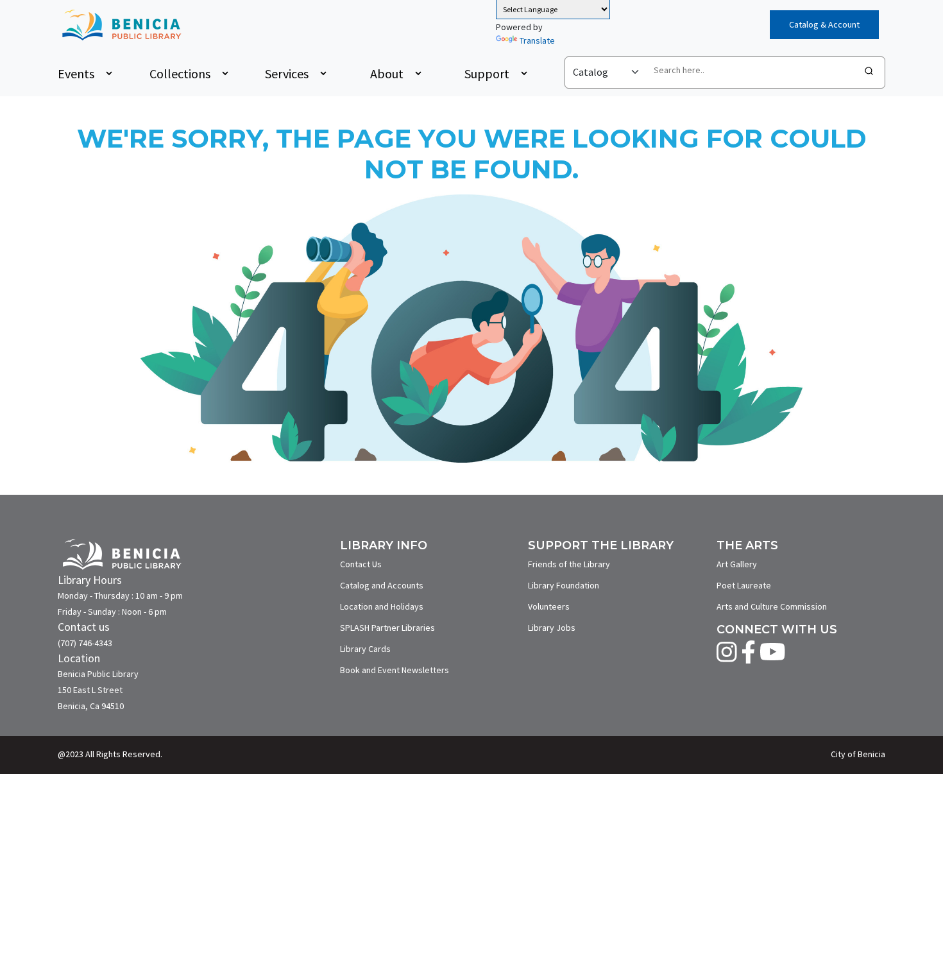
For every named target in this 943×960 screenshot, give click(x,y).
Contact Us (361, 564)
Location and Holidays (381, 606)
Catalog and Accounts (381, 585)
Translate (537, 40)
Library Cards (365, 649)
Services (287, 73)
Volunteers (549, 606)
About (387, 73)
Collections (179, 73)
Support (486, 73)
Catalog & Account (824, 24)
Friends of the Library (569, 564)
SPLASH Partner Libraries (387, 627)
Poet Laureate (744, 585)
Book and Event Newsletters (394, 670)
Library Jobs (551, 627)
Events (76, 73)
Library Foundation (563, 585)
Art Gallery (737, 564)
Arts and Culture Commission (772, 606)
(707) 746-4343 (85, 643)
